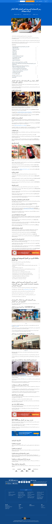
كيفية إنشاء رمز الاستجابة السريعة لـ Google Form (21, 495)
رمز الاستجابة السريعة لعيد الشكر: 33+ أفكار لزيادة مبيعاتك (27, 4)
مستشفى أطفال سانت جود (16, 73)
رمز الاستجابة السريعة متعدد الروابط (30, 493)
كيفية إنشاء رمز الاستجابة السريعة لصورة (40, 495)
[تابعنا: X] (19, 482)
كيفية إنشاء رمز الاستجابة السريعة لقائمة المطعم (30, 497)
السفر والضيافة (14, 54)
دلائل (42, 504)
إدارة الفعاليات (14, 50)
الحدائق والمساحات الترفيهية (16, 60)
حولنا (19, 505)
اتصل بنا (42, 506)
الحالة (19, 506)
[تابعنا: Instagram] (24, 482)
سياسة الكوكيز (7, 508)
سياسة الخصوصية (7, 507)
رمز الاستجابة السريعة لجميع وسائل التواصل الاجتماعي (24, 112)
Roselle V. (34, 14)
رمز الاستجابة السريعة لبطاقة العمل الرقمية (21, 493)
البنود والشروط (7, 505)
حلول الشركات (21, 507)
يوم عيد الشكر (24, 376)
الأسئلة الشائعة (14, 77)
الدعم (30, 504)
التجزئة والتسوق (14, 51)
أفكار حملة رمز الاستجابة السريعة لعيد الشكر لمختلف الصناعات (20, 46)
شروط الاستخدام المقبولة (8, 506)
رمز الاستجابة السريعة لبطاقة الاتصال (29, 208)
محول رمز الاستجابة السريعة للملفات (24, 169)
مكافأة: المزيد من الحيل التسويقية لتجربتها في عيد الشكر (19, 62)
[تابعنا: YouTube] (27, 482)
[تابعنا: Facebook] (22, 482)
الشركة (20, 504)
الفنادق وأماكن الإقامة (15, 47)
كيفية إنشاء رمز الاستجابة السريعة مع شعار (11, 495)
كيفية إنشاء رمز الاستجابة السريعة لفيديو (30, 495)
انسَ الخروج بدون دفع (15, 326)
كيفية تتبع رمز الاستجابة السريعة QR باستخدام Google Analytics (40, 497)
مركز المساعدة (43, 507)
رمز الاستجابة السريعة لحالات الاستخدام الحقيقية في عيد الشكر (20, 65)
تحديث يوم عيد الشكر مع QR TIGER (17, 75)
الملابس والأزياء (14, 53)
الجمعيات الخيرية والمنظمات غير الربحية (17, 55)
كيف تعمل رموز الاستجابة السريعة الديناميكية (40, 493)
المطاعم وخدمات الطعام (15, 49)
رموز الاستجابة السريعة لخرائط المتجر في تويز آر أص (19, 68)
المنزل (39, 4)
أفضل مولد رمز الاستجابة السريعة (27, 289)
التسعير (20, 508)
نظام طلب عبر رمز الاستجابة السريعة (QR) (20, 125)
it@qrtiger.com (31, 505)
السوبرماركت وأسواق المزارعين (16, 57)
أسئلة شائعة (42, 505)
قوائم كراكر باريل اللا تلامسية (16, 72)
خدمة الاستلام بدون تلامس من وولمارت (17, 71)
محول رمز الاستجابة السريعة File (20, 497)
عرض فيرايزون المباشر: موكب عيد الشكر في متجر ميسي (20, 69)
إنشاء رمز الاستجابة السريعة (29, 1)
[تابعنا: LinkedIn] (29, 482)
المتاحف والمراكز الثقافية (15, 58)
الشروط (6, 504)
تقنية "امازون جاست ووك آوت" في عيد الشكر (18, 66)
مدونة (36, 4)
